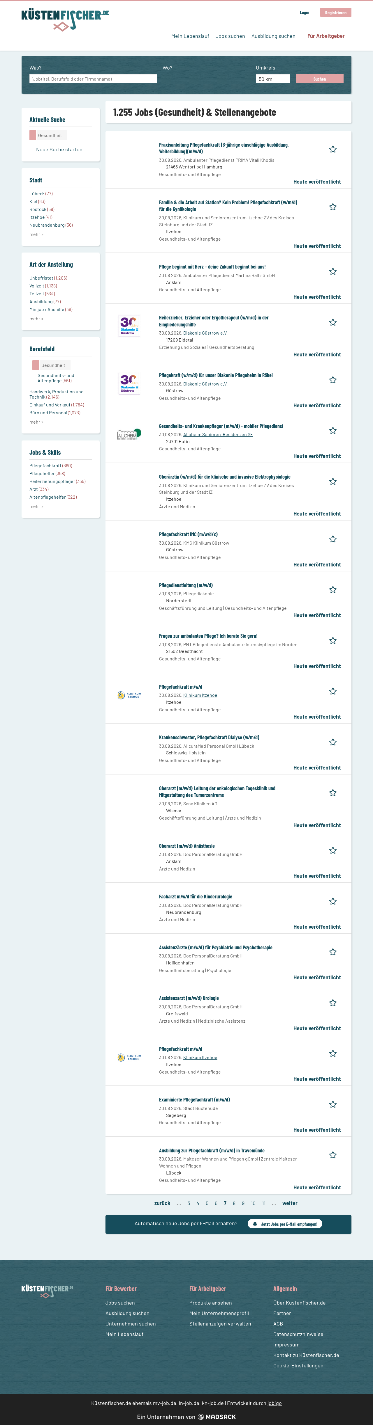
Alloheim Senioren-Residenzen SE (218, 434)
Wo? (167, 67)
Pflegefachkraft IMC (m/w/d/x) (188, 534)
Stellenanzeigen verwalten (220, 1323)
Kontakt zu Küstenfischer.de (306, 1355)
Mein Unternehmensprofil (219, 1313)
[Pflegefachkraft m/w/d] (129, 694)
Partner (282, 1313)
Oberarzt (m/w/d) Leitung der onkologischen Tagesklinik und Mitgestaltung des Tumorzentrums (217, 791)
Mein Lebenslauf (190, 36)
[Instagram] (38, 1312)
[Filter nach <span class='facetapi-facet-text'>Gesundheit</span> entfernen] (32, 135)
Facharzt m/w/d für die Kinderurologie (195, 896)
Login (304, 12)
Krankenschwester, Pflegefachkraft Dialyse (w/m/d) (209, 737)
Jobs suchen (230, 36)
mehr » (36, 234)
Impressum (286, 1344)
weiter (290, 1203)
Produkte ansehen (210, 1302)
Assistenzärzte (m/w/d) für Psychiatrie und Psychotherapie (215, 947)
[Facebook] (27, 1312)
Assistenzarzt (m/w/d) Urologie (189, 998)
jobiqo (275, 1403)
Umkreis (265, 67)
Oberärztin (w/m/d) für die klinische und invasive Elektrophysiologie (225, 476)
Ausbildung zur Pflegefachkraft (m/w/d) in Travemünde (212, 1150)
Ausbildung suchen (273, 36)
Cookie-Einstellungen (298, 1365)
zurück (162, 1203)
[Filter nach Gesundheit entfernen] (35, 365)
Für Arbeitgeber (326, 36)
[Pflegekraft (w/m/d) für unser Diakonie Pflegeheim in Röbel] (129, 383)
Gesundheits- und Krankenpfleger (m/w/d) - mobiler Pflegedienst (221, 426)
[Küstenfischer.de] (65, 20)
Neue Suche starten (59, 149)
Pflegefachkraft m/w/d (180, 686)
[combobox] (93, 78)
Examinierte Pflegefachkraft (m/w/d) (194, 1099)
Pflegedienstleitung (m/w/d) (186, 585)
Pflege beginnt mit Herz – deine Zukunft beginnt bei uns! (212, 266)
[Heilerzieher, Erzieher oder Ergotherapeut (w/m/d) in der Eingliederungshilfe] (129, 325)
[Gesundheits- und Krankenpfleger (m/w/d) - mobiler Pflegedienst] (129, 434)
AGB (278, 1323)
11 (263, 1203)
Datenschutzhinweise (298, 1334)
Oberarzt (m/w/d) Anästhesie (187, 846)
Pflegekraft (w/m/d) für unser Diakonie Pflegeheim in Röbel (216, 375)
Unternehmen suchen (130, 1323)
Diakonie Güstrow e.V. (205, 332)
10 (253, 1203)
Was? (35, 67)
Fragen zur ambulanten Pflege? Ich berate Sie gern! (208, 635)
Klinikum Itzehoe (200, 695)
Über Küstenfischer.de (299, 1302)
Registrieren (335, 12)
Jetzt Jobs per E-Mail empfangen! (289, 1224)
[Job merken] (335, 148)
